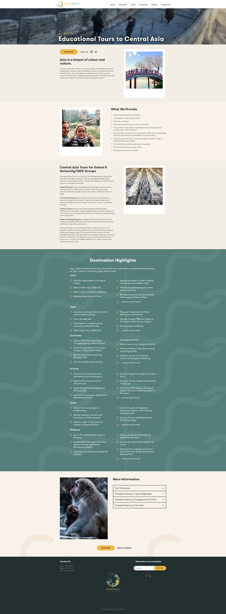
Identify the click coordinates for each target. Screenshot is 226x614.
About (113, 5)
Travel (133, 5)
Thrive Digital (121, 609)
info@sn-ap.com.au (69, 570)
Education (123, 5)
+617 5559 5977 (68, 566)
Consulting (143, 5)
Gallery (154, 5)
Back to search (125, 548)
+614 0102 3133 (69, 568)
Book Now (68, 52)
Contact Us (165, 5)
